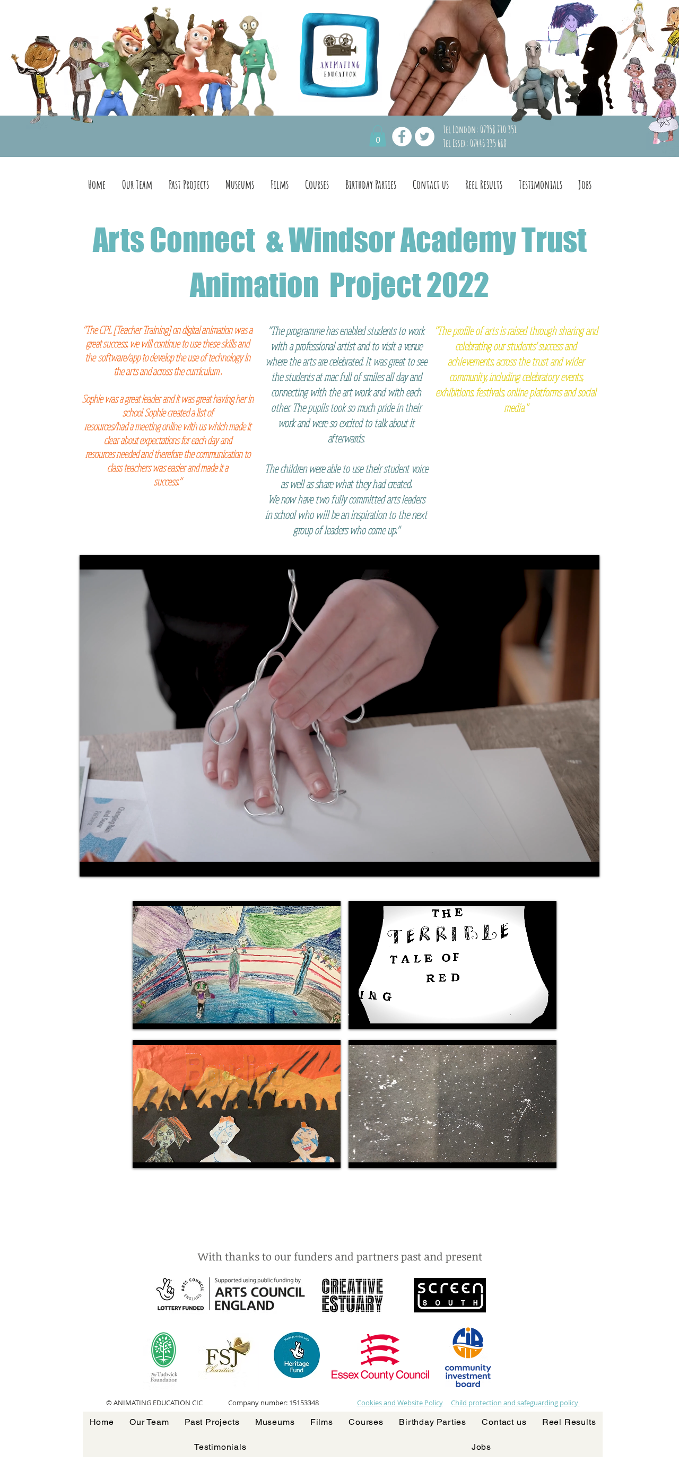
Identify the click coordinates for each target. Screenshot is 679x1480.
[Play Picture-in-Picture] (567, 862)
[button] (378, 136)
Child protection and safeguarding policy (515, 1402)
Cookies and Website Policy (400, 1402)
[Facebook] (402, 136)
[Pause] (93, 862)
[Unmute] (111, 862)
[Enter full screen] (585, 862)
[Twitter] (424, 136)
